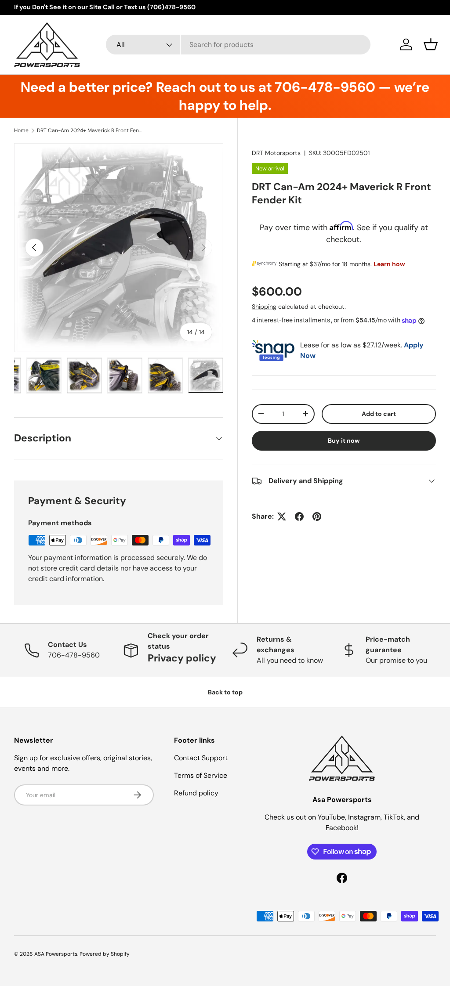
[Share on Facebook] (299, 516)
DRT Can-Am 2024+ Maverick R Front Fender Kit (89, 130)
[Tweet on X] (281, 516)
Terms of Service (200, 775)
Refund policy (196, 793)
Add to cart (379, 414)
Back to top (225, 692)
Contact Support (201, 757)
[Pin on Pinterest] (317, 516)
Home (21, 130)
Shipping (264, 307)
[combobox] (238, 44)
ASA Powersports (55, 953)
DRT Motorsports (276, 153)
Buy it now (344, 440)
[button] (430, 44)
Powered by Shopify (105, 953)
